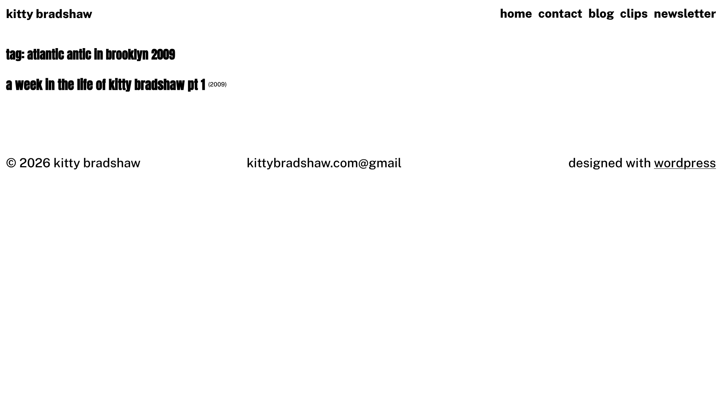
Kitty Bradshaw (49, 14)
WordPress (685, 162)
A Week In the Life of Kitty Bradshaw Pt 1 (105, 85)
